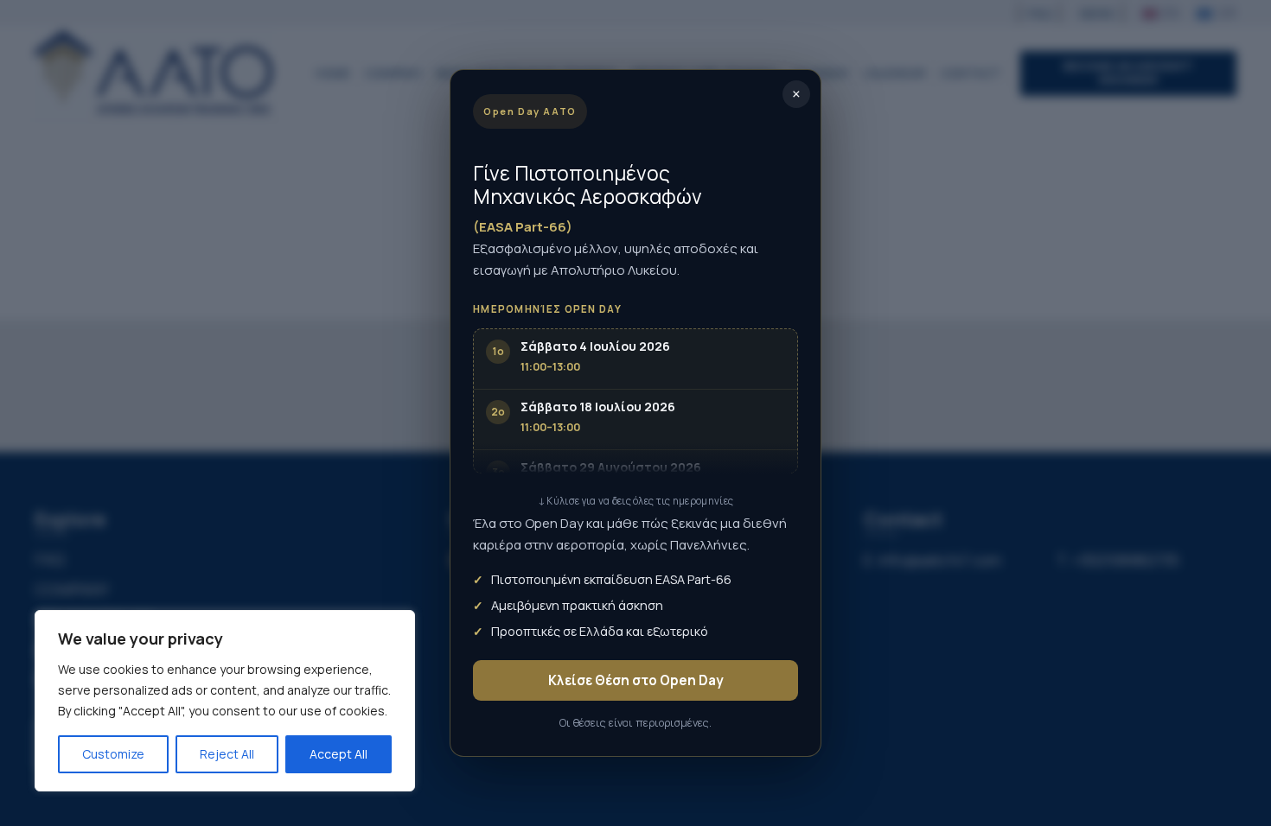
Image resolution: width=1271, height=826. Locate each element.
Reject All (227, 754)
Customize (113, 754)
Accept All (338, 754)
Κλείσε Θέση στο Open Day (636, 680)
